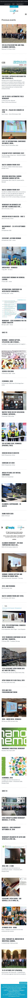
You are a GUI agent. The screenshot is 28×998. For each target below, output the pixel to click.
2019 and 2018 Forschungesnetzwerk (9, 691)
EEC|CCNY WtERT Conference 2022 (13, 153)
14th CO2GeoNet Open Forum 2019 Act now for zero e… (13, 669)
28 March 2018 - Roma (9, 927)
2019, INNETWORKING (8, 586)
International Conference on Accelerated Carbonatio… (12, 290)
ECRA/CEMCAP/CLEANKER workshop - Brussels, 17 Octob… (14, 819)
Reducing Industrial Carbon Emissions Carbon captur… (11, 177)
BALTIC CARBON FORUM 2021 (11, 190)
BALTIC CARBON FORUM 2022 (11, 164)
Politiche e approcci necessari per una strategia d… (14, 77)
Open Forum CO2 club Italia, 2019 (13, 680)
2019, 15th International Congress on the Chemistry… (14, 626)
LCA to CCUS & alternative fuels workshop (13, 97)
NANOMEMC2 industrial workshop (13, 748)
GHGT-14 (4, 791)
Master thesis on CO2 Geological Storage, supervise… (13, 413)
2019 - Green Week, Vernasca (11, 719)
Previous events (23, 982)
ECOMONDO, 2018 (7, 778)
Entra (14, 6)
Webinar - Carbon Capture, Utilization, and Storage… (11, 341)
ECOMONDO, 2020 (7, 381)
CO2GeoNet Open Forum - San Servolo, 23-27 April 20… (11, 899)
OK (13, 4)
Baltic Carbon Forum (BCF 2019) (13, 596)
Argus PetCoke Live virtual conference (11, 474)
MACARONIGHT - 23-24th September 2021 (13, 227)
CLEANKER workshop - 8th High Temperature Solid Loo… (12, 544)
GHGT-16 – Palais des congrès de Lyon (13, 111)
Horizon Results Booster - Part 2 (13, 216)
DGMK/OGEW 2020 (7, 513)
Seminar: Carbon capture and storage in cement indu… (12, 575)
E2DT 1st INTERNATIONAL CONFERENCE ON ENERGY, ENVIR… (14, 142)
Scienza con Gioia (8, 371)
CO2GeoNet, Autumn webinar (11, 238)
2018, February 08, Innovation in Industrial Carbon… (13, 940)
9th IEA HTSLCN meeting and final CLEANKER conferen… (13, 46)
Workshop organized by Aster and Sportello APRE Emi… (13, 838)
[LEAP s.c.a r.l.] (14, 11)
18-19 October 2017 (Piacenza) (12, 970)
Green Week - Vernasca (9, 267)
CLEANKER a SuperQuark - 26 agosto (11, 505)
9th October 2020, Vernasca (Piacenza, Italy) (11, 444)
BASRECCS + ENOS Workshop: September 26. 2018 (11, 828)
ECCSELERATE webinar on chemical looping (13, 278)
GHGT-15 (4, 332)
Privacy (18, 996)
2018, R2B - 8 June (8, 866)
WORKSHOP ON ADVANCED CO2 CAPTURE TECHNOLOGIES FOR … (11, 205)
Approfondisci (20, 4)
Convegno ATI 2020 (8, 463)
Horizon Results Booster (10, 453)
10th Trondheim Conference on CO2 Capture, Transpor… (14, 638)
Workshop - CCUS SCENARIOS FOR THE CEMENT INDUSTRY (14, 321)
